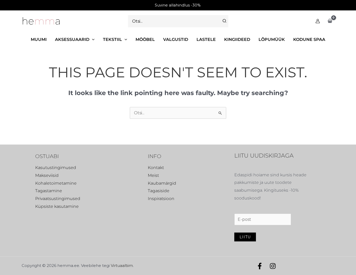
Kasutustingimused (55, 167)
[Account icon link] (317, 21)
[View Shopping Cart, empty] (329, 21)
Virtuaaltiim (122, 265)
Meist (153, 175)
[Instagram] (272, 266)
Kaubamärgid (162, 183)
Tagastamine (48, 190)
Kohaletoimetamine (56, 183)
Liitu (245, 237)
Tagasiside (158, 190)
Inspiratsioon (161, 198)
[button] (92, 39)
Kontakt (156, 167)
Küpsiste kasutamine (57, 206)
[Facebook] (259, 266)
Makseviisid (47, 175)
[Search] (224, 21)
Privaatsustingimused (57, 198)
